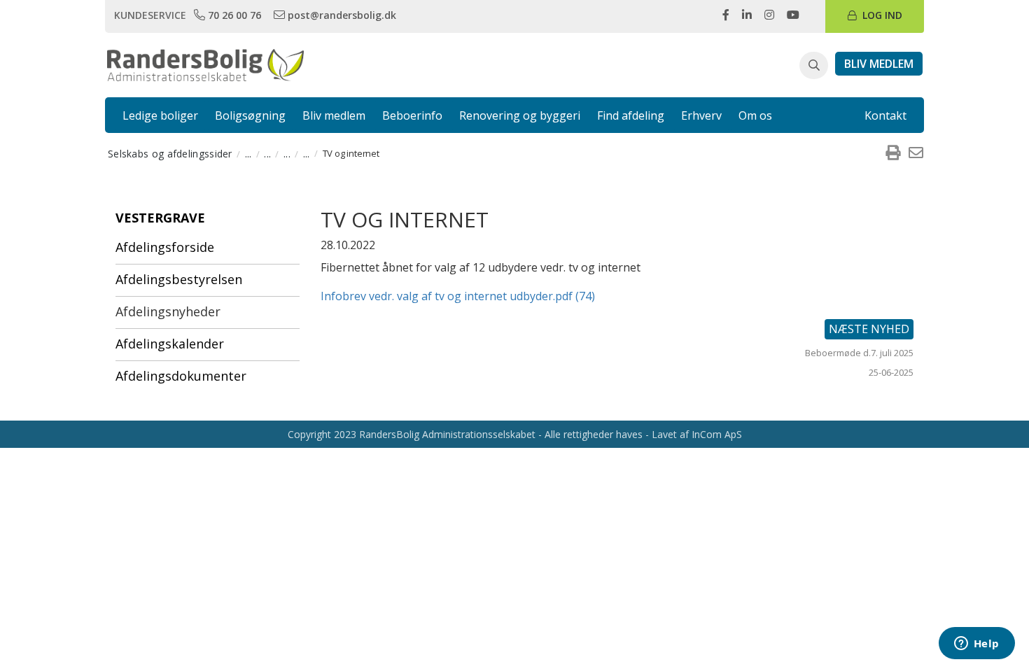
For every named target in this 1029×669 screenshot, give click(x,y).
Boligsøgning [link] (250, 115)
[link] (229, 14)
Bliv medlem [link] (333, 115)
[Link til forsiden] (205, 63)
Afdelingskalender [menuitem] (169, 343)
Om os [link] (755, 115)
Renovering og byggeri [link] (519, 115)
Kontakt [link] (885, 115)
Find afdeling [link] (630, 115)
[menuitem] (892, 153)
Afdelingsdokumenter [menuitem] (180, 375)
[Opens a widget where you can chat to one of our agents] (976, 644)
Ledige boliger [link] (160, 115)
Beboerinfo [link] (412, 115)
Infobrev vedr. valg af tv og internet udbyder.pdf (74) (458, 296)
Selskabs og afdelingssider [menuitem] (170, 153)
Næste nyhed (869, 329)
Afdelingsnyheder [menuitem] (167, 311)
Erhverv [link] (701, 115)
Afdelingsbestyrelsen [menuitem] (178, 279)
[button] (813, 66)
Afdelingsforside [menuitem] (164, 247)
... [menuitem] (248, 153)
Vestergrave (160, 217)
